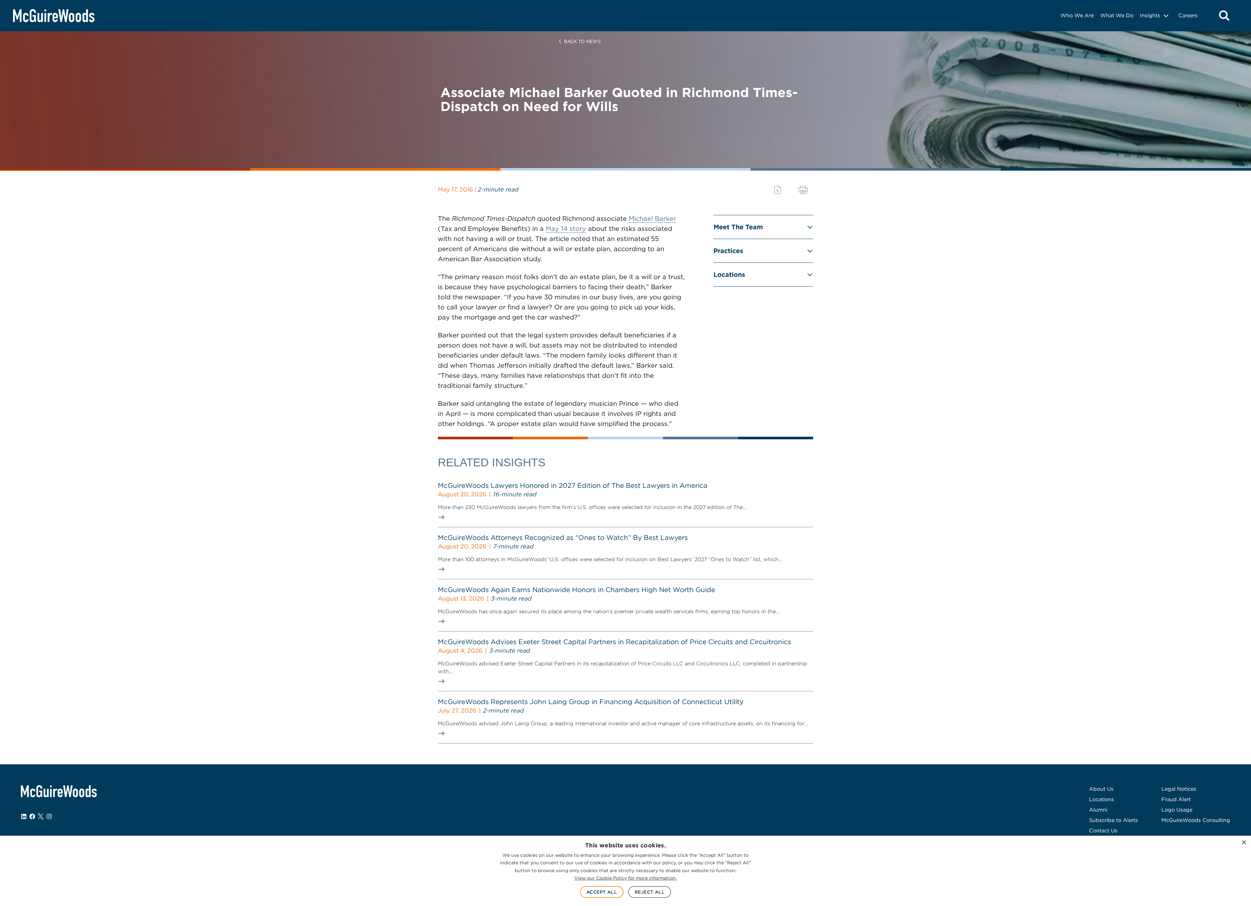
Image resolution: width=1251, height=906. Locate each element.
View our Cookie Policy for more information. (625, 878)
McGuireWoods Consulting (1195, 820)
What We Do (1116, 15)
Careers (1188, 15)
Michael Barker (652, 218)
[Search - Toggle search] (1224, 15)
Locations (729, 274)
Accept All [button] (601, 892)
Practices (728, 251)
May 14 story (566, 229)
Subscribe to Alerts (1113, 820)
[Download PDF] (778, 190)
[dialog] (625, 871)
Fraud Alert (1176, 799)
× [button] (1243, 842)
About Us (1101, 789)
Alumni (1098, 810)
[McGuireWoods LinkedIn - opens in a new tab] (24, 816)
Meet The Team (738, 227)
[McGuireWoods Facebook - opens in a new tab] (32, 816)
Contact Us (1103, 831)
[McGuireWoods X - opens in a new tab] (41, 816)
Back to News (582, 41)
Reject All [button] (650, 892)
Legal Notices (1178, 789)
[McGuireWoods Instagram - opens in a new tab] (49, 816)
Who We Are (1077, 15)
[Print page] (803, 190)
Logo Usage (1176, 810)
